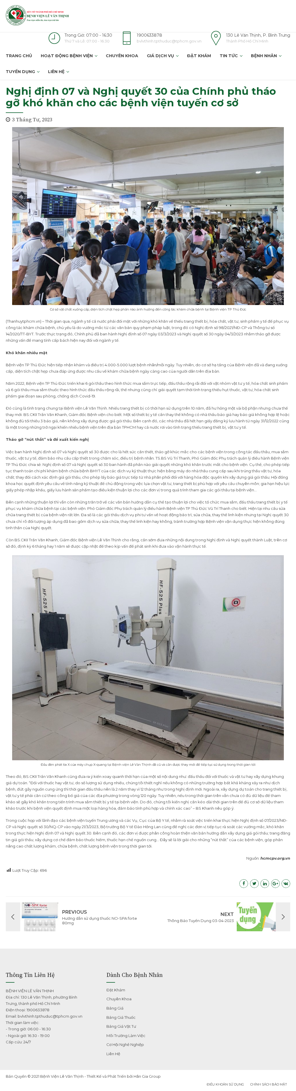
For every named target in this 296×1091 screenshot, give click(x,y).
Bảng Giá (114, 1008)
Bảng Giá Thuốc (121, 1017)
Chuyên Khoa (122, 55)
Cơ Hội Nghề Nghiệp (125, 1044)
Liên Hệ (56, 71)
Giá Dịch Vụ (160, 55)
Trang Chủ (19, 55)
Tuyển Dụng (20, 71)
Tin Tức (229, 55)
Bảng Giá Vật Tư (121, 1026)
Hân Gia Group (147, 1076)
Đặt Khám (199, 55)
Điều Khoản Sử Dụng (225, 1084)
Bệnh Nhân (264, 55)
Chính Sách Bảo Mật (268, 1084)
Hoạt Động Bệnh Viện (67, 55)
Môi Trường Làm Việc (125, 1035)
